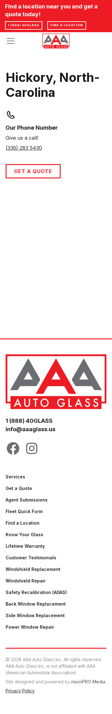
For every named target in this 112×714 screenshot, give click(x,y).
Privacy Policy (20, 690)
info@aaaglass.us (30, 429)
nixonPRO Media (88, 681)
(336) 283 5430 (24, 148)
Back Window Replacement (36, 604)
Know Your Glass (24, 534)
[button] (20, 40)
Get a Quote (33, 171)
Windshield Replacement (33, 569)
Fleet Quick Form (24, 511)
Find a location (66, 25)
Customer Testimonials (31, 557)
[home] (56, 40)
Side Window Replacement (35, 615)
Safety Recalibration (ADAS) (36, 592)
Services (15, 476)
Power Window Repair (30, 627)
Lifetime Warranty (25, 546)
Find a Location (23, 523)
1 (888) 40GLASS (23, 25)
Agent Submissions (27, 499)
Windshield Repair (26, 580)
